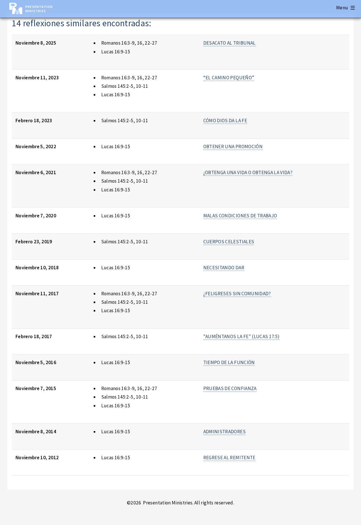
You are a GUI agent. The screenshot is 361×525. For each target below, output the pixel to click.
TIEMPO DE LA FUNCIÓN (229, 362)
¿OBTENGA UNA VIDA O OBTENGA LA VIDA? (247, 172)
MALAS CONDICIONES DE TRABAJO (240, 216)
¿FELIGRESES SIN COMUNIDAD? (237, 293)
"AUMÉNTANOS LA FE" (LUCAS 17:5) (241, 336)
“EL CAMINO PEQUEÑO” (228, 78)
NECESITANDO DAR (223, 267)
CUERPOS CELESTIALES (228, 242)
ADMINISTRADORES (224, 431)
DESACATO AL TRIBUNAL (229, 43)
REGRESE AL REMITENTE (229, 457)
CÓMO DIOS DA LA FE (225, 120)
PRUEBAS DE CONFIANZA (230, 388)
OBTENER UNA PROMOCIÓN (233, 146)
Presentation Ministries (39, 9)
